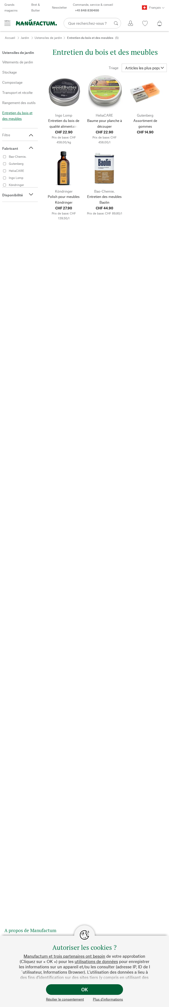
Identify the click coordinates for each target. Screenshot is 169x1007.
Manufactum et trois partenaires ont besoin (64, 956)
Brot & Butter (35, 7)
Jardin (25, 38)
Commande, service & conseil (93, 7)
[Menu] (7, 23)
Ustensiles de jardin (48, 38)
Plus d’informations (108, 999)
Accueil (10, 38)
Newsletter (59, 7)
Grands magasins (11, 7)
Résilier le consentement (65, 999)
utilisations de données (96, 961)
